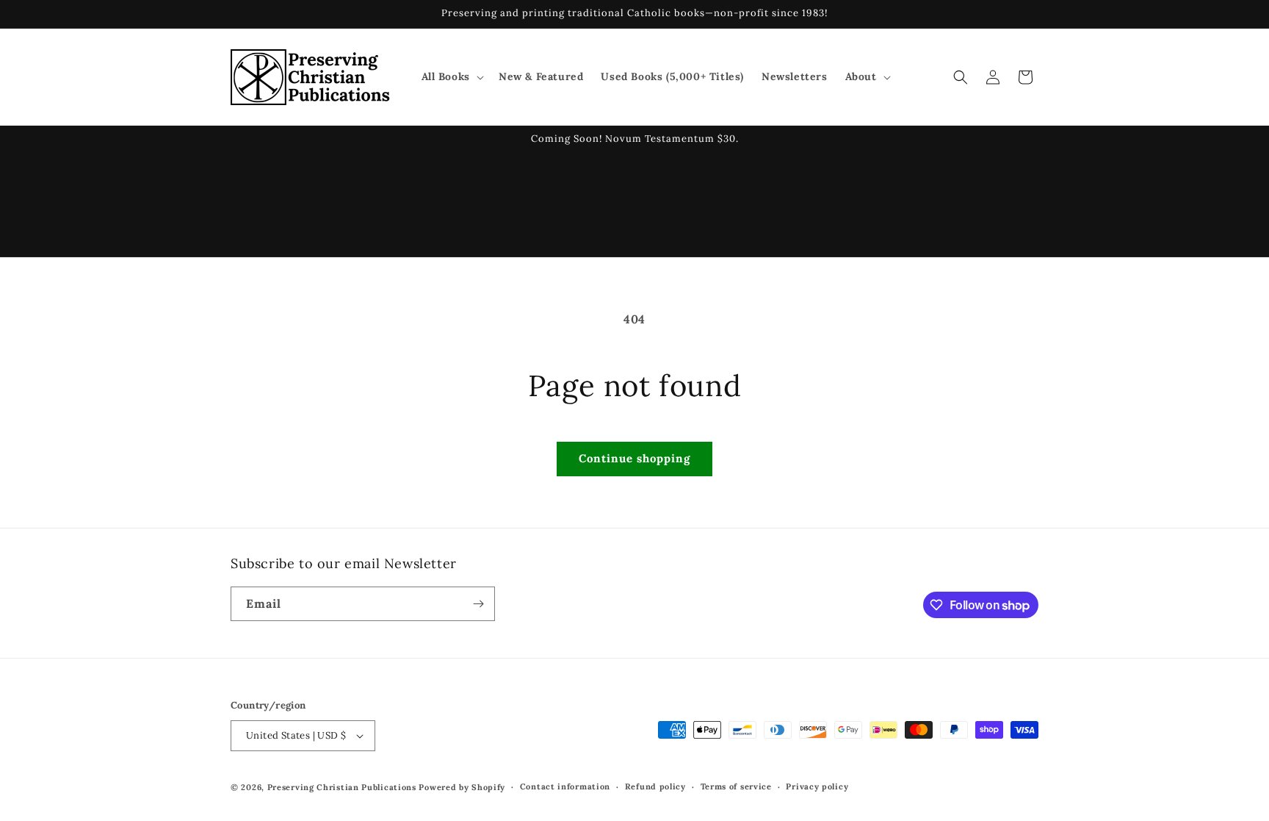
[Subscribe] (478, 604)
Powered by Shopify (462, 787)
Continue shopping (634, 458)
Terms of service (736, 786)
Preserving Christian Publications (341, 787)
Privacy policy (817, 786)
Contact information (565, 786)
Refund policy (655, 786)
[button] (451, 76)
